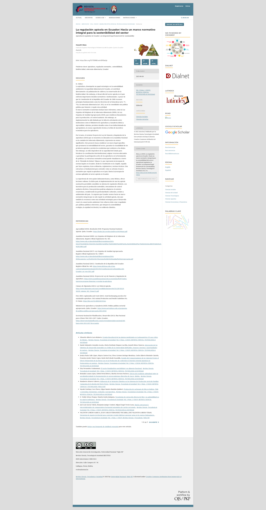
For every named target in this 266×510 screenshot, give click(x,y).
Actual (79, 17)
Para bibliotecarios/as (172, 153)
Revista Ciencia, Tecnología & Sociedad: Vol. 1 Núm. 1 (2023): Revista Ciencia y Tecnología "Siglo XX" (115, 418)
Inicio (78, 24)
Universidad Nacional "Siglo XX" (122, 477)
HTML (154, 63)
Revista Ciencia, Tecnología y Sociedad (89, 477)
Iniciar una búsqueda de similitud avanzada (102, 427)
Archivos (88, 17)
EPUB (145, 63)
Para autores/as (170, 150)
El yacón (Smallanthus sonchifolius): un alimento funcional (121, 368)
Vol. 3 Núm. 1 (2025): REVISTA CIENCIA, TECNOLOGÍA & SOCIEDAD (112, 24)
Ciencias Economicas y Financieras (176, 202)
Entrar (188, 6)
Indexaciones (114, 17)
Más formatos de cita (146, 179)
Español (168, 170)
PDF (136, 63)
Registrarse (179, 6)
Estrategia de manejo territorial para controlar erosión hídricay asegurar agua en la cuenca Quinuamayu (117, 415)
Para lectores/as (170, 147)
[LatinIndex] (177, 105)
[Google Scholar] (177, 134)
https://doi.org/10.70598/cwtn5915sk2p (93, 60)
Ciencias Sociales (142, 117)
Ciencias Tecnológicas (172, 196)
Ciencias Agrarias (142, 119)
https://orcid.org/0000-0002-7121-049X (86, 52)
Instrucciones (129, 17)
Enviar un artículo (175, 24)
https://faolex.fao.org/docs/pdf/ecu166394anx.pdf (110, 231)
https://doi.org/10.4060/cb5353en (94, 301)
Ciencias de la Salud (171, 193)
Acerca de (100, 17)
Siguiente (153, 422)
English (167, 167)
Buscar (185, 17)
